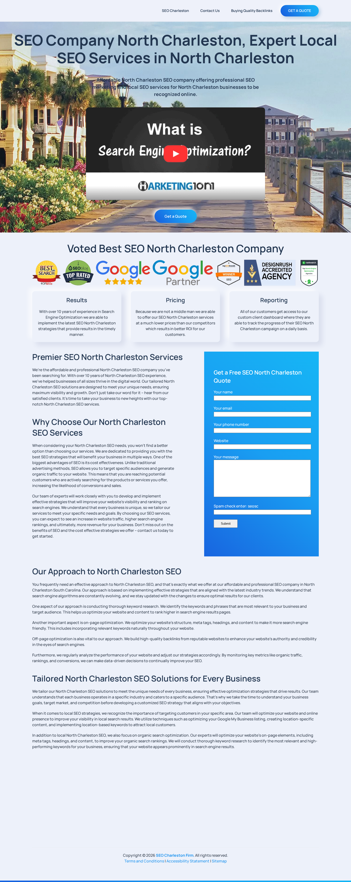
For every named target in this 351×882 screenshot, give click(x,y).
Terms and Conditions (144, 861)
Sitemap (219, 861)
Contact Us (210, 10)
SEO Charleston (175, 10)
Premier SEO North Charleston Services (107, 356)
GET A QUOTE (299, 10)
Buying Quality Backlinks (251, 10)
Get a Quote (176, 216)
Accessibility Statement (187, 861)
